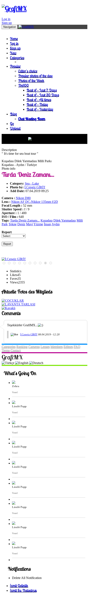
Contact (16, 350)
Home (14, 38)
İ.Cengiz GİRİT (34, 187)
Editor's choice (27, 71)
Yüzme (38, 224)
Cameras (34, 346)
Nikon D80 (23, 198)
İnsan (47, 224)
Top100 (23, 85)
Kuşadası (47, 220)
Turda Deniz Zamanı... (25, 220)
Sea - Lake (32, 183)
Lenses (45, 346)
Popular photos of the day (35, 75)
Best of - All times (38, 99)
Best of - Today (37, 104)
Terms (6, 350)
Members (57, 346)
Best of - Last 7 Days (41, 90)
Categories (17, 57)
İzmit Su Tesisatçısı (23, 590)
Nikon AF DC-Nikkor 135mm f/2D (34, 202)
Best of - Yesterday (39, 109)
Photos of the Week (31, 80)
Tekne (12, 224)
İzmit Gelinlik (19, 585)
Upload (15, 128)
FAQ (77, 346)
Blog (13, 114)
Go (12, 123)
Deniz (21, 224)
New (13, 52)
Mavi (29, 224)
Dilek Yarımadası (64, 220)
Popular (15, 66)
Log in (6, 19)
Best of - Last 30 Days (42, 94)
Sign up (7, 23)
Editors (68, 346)
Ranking (22, 346)
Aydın (56, 224)
